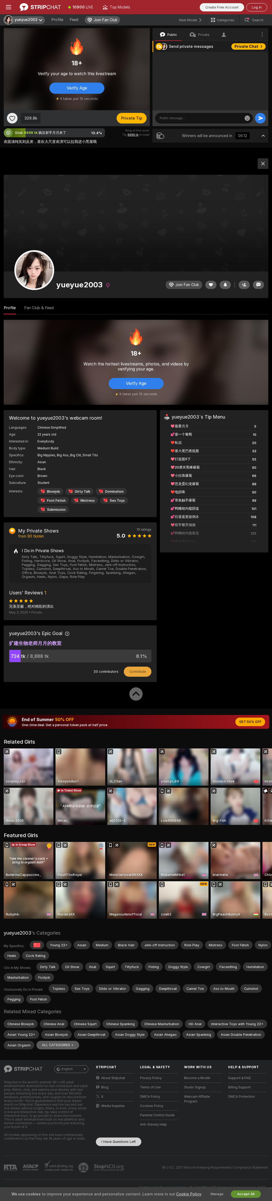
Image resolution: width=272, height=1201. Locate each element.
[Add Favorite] (12, 118)
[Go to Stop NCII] (109, 1167)
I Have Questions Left (118, 1142)
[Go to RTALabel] (11, 1167)
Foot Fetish (56, 500)
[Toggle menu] (8, 7)
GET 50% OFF (250, 722)
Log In (257, 7)
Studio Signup (195, 1087)
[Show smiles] (247, 118)
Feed (74, 19)
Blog (104, 1087)
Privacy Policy (151, 1078)
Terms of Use (150, 1087)
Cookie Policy (188, 1194)
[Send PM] (258, 285)
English (67, 1069)
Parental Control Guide (157, 1115)
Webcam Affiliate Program (197, 1099)
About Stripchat (113, 1078)
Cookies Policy (151, 1106)
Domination (114, 491)
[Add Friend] (244, 285)
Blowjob (53, 491)
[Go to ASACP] (31, 1167)
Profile (57, 19)
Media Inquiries (113, 1106)
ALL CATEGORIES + (58, 1045)
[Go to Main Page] (40, 7)
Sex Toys (117, 500)
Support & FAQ (239, 1078)
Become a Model (197, 1078)
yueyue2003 (17, 933)
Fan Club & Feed (39, 307)
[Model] (263, 163)
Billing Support (239, 1087)
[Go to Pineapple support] (84, 1167)
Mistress (87, 500)
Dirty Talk (82, 491)
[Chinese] (37, 945)
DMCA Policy (150, 1096)
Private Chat (246, 46)
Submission (56, 510)
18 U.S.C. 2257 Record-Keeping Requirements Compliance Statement (215, 1167)
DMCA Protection (241, 1096)
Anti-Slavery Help (153, 1124)
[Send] (260, 118)
